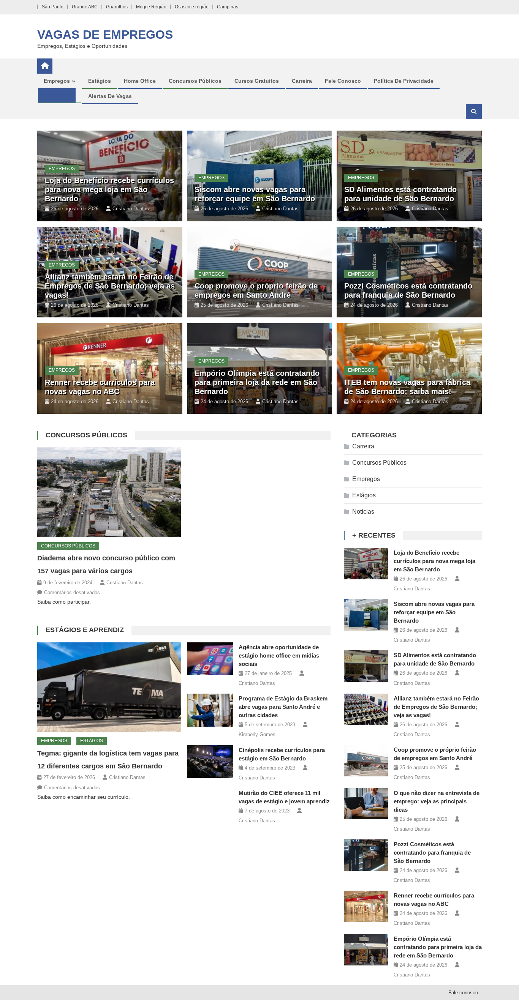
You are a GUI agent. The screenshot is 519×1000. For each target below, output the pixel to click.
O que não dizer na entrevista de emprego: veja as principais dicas (436, 801)
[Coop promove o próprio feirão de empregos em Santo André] (366, 760)
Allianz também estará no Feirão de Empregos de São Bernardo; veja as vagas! (110, 286)
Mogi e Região (151, 6)
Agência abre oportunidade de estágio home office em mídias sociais (279, 655)
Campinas (227, 6)
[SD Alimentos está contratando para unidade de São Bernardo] (366, 666)
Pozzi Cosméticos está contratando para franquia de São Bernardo (432, 852)
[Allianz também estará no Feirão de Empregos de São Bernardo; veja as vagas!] (366, 709)
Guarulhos (117, 6)
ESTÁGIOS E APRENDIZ (85, 630)
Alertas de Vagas (110, 96)
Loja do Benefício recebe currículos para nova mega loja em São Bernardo (109, 189)
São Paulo (52, 6)
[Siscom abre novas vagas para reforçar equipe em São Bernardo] (366, 615)
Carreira (302, 81)
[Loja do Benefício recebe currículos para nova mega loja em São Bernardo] (366, 563)
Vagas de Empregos (105, 34)
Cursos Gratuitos (256, 81)
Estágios (99, 81)
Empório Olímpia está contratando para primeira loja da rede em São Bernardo (257, 382)
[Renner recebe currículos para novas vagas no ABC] (366, 906)
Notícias (363, 511)
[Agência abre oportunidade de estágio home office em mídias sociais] (210, 658)
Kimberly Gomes (257, 734)
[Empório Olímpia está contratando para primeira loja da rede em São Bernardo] (366, 949)
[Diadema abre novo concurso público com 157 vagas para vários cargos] (109, 492)
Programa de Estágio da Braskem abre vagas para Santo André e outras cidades (283, 706)
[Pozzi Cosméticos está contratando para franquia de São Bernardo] (366, 855)
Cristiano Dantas (130, 208)
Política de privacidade (404, 81)
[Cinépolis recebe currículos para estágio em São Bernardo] (210, 761)
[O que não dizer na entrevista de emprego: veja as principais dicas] (366, 804)
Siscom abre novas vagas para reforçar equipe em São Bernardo (434, 612)
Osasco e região (192, 6)
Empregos (57, 81)
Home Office (140, 81)
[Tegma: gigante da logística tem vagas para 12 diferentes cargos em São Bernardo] (109, 687)
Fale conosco (343, 81)
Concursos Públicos (195, 81)
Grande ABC (85, 6)
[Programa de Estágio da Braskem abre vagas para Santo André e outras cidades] (210, 710)
